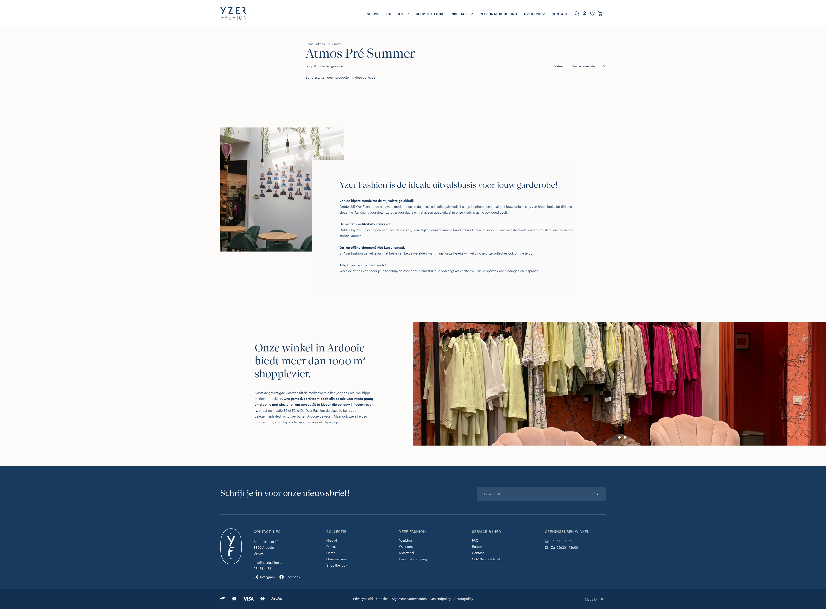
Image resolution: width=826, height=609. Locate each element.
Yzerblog (405, 541)
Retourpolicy (463, 599)
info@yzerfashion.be (268, 562)
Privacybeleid (363, 599)
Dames (331, 547)
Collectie (396, 13)
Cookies (382, 599)
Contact (560, 13)
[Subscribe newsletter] (595, 494)
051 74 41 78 (262, 568)
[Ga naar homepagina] (233, 13)
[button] (614, 437)
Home (309, 44)
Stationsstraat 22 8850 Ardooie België (266, 547)
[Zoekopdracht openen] (577, 13)
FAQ (475, 541)
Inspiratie (460, 13)
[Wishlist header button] (592, 14)
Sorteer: (559, 65)
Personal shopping (498, 13)
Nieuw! (373, 13)
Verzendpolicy (440, 599)
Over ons (532, 13)
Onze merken (336, 559)
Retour (477, 547)
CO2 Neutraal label (486, 559)
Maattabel (406, 553)
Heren (330, 553)
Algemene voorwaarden (409, 599)
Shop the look (430, 13)
